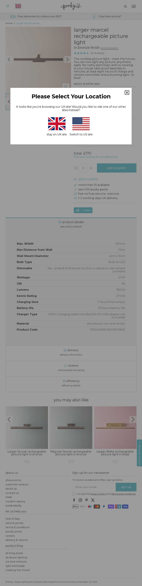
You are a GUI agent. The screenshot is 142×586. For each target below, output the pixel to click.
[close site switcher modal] (127, 92)
